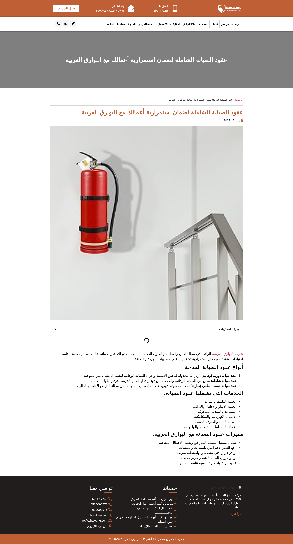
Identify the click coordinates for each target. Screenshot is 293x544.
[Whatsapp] (66, 23)
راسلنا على (118, 6)
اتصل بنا (163, 6)
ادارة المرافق (145, 24)
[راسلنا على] (131, 8)
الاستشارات (161, 24)
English (109, 24)
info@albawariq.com (110, 11)
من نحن (225, 24)
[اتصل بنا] (175, 8)
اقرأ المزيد (235, 514)
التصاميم (203, 24)
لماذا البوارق (189, 24)
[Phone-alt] (58, 23)
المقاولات (175, 24)
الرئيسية (235, 24)
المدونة (132, 24)
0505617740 (159, 11)
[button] (54, 329)
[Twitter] (73, 23)
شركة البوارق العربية (228, 354)
